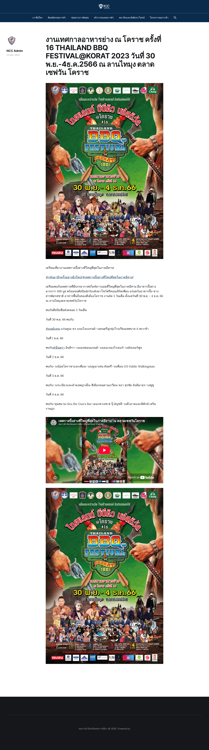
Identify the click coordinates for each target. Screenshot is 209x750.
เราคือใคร (37, 17)
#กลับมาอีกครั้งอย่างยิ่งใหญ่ (64, 277)
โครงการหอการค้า (159, 17)
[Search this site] (175, 17)
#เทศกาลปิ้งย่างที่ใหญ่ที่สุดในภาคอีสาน (107, 277)
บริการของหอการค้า (104, 17)
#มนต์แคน (53, 329)
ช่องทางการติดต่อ (80, 17)
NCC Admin (15, 50)
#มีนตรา (59, 347)
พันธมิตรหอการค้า (57, 17)
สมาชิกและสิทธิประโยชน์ (132, 17)
